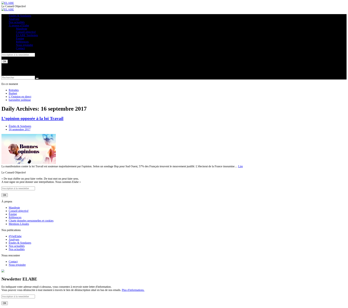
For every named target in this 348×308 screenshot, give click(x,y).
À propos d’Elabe (19, 25)
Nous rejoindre (24, 45)
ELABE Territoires (27, 35)
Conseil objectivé (26, 31)
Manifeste (21, 28)
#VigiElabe (15, 236)
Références (22, 41)
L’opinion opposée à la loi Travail (32, 118)
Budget (13, 93)
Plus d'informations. (133, 290)
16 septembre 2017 (19, 129)
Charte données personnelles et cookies (31, 220)
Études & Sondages (20, 15)
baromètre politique (20, 99)
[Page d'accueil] (7, 3)
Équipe (20, 38)
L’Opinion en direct (20, 96)
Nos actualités (17, 22)
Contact (20, 48)
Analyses (14, 18)
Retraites (14, 90)
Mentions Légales (19, 223)
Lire (240, 166)
